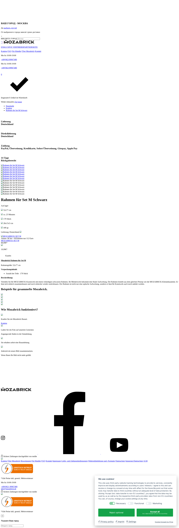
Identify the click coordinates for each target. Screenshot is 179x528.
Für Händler (16, 51)
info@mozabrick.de (8, 489)
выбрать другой (10, 28)
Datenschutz (120, 461)
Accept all (154, 512)
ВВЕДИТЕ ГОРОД (9, 39)
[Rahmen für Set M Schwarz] (12, 165)
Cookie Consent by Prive (164, 522)
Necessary (121, 503)
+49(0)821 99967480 (9, 487)
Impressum (56, 461)
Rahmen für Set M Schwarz (16, 110)
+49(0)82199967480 (9, 60)
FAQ (9, 51)
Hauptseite (10, 106)
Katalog (4, 51)
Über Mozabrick (28, 51)
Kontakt (38, 51)
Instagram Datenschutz (134, 461)
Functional (139, 503)
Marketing (157, 503)
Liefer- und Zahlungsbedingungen (74, 461)
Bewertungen (26, 461)
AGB (145, 461)
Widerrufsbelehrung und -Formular (101, 461)
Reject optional (116, 512)
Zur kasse (18, 102)
